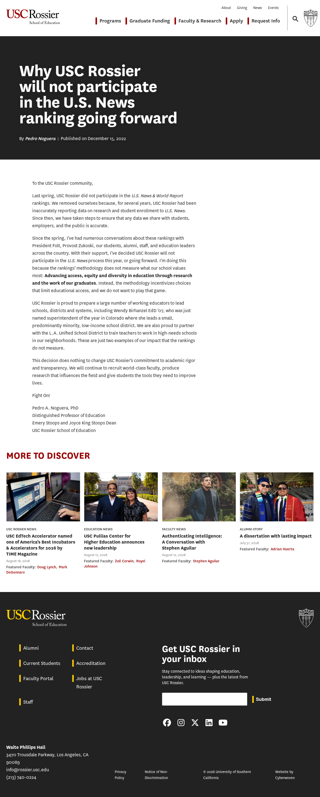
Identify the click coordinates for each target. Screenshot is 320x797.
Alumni (31, 648)
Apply (236, 21)
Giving (242, 7)
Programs (110, 21)
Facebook (167, 723)
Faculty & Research (199, 21)
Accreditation (91, 663)
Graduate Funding (150, 21)
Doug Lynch (46, 567)
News (257, 7)
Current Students (41, 663)
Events (273, 7)
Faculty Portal (38, 678)
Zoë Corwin (124, 561)
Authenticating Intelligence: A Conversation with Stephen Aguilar (192, 542)
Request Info (266, 21)
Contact (84, 648)
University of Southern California (311, 18)
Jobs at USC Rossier (89, 682)
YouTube (223, 723)
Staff (28, 702)
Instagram (181, 723)
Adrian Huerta (282, 549)
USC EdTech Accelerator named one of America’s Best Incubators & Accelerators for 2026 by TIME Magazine (40, 545)
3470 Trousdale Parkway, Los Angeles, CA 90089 (47, 754)
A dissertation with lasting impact (276, 536)
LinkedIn (209, 723)
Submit (263, 699)
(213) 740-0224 (21, 777)
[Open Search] (295, 14)
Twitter (195, 723)
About (226, 7)
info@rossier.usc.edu (27, 770)
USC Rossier (33, 14)
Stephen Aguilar (206, 561)
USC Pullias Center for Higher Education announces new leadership (114, 542)
